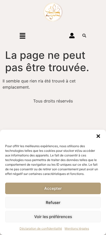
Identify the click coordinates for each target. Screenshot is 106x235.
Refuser (53, 202)
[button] (98, 136)
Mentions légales (77, 228)
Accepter (53, 188)
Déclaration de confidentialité (41, 228)
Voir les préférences (53, 216)
